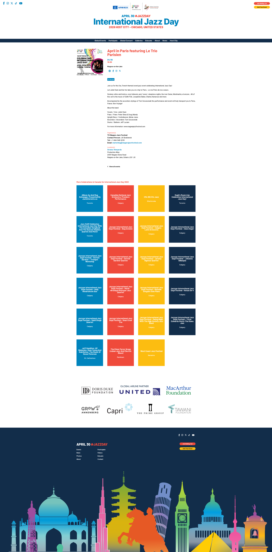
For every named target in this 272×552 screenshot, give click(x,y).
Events (78, 449)
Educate (148, 41)
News (164, 41)
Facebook (4, 3)
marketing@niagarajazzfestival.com (127, 143)
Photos (79, 456)
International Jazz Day (136, 21)
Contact (100, 459)
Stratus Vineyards (114, 150)
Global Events (100, 41)
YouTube (20, 3)
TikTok (16, 3)
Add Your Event (262, 7)
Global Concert (126, 41)
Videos (100, 453)
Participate (113, 41)
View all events (114, 166)
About (157, 41)
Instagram (7, 3)
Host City (174, 41)
